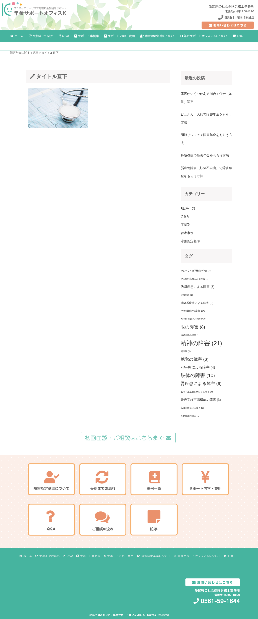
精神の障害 (201, 343)
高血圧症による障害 (192, 408)
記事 (239, 36)
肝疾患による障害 (198, 367)
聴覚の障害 (194, 359)
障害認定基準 (190, 241)
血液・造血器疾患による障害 (197, 391)
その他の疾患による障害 (194, 278)
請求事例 (187, 233)
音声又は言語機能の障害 (201, 400)
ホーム (19, 36)
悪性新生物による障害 (193, 319)
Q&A (65, 36)
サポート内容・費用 (121, 36)
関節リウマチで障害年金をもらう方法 (206, 139)
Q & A (185, 216)
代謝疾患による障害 (197, 287)
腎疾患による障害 (201, 383)
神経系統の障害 (190, 335)
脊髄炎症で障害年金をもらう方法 (205, 155)
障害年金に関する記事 (24, 52)
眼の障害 (193, 326)
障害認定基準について (159, 36)
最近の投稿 (195, 78)
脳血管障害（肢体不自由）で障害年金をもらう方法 (206, 172)
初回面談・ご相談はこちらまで (125, 438)
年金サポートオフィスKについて (205, 36)
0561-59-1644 (238, 17)
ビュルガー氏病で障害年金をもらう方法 (206, 118)
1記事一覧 (188, 208)
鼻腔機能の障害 (190, 416)
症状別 (185, 224)
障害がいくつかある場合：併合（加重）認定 (206, 98)
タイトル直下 (50, 52)
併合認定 (187, 295)
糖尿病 (186, 351)
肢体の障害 (198, 375)
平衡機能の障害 (193, 311)
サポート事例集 (88, 36)
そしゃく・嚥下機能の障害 (196, 270)
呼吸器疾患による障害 (197, 302)
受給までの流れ (43, 36)
